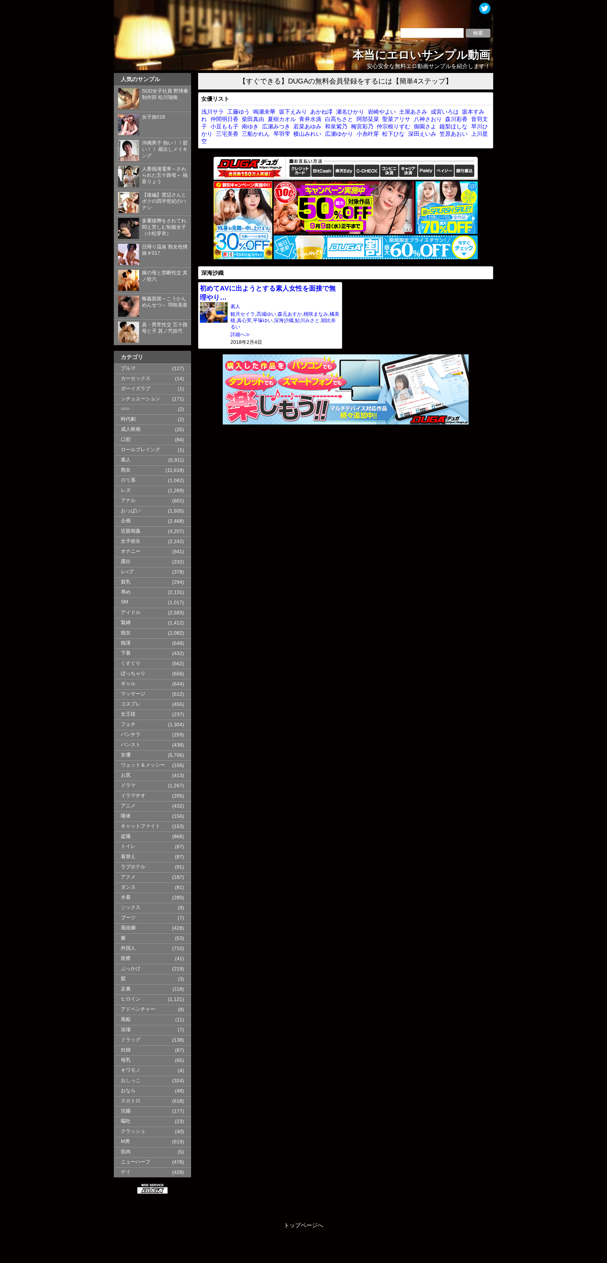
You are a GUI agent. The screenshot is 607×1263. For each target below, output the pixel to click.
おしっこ (131, 1080)
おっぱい (131, 510)
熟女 (126, 470)
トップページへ (303, 1225)
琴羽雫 (281, 134)
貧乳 (126, 581)
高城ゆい (266, 314)
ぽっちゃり (133, 673)
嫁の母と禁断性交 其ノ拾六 (165, 276)
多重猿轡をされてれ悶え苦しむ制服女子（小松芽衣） (164, 227)
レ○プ (127, 571)
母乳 (126, 1060)
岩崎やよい (382, 112)
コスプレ (131, 704)
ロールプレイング (140, 449)
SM (124, 601)
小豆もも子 (224, 126)
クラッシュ (133, 1131)
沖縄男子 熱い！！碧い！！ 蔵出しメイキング (165, 149)
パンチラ (131, 734)
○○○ (125, 408)
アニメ (128, 805)
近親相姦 (131, 531)
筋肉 (126, 1151)
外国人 (128, 948)
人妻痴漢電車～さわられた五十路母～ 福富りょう (165, 175)
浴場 (126, 1029)
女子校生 (131, 541)
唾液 (126, 815)
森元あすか (290, 314)
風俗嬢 (128, 927)
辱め (126, 592)
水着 (126, 897)
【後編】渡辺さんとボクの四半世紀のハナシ (164, 201)
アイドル (131, 612)
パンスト (131, 744)
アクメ (128, 877)
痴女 (126, 632)
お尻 (126, 775)
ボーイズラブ (135, 388)
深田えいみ (422, 134)
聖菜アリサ (396, 119)
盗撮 (126, 836)
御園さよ (425, 126)
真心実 (244, 320)
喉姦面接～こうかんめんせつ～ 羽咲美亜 (165, 302)
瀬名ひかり (350, 112)
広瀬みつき (276, 126)
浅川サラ (212, 112)
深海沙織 (284, 320)
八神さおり (428, 119)
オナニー (131, 551)
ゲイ (126, 1172)
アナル (128, 500)
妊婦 (126, 1049)
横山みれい (307, 134)
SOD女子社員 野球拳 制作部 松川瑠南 (165, 94)
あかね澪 (321, 112)
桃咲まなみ (316, 314)
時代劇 (128, 419)
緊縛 (126, 622)
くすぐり (131, 663)
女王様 (128, 714)
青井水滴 (310, 119)
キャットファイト (140, 826)
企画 (126, 520)
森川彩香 (456, 119)
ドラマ (128, 785)
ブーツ (128, 917)
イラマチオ (133, 795)
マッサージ (133, 693)
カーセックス (135, 378)
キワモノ (131, 1070)
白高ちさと (339, 119)
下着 (126, 653)
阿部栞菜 (368, 119)
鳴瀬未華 (264, 112)
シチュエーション (140, 398)
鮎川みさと (307, 320)
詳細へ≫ (240, 334)
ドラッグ (131, 1039)
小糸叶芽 (368, 134)
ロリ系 (128, 480)
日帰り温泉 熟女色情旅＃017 (165, 250)
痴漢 (126, 643)
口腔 (126, 439)
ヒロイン (131, 999)
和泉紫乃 (336, 126)
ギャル (128, 683)
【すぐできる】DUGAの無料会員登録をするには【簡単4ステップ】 (345, 81)
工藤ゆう (238, 112)
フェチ (128, 724)
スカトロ (131, 1100)
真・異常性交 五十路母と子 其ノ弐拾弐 (165, 328)
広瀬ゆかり (339, 134)
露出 (126, 561)
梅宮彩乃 (362, 126)
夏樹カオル (282, 119)
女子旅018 (153, 117)
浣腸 (126, 1111)
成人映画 (131, 429)
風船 (126, 1019)
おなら (128, 1090)
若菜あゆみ (307, 126)
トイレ (128, 846)
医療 (126, 958)
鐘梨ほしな (453, 126)
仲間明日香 (224, 119)
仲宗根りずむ (393, 126)
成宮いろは (445, 112)
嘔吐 (126, 1121)
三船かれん (256, 134)
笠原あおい (453, 134)
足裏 (126, 988)
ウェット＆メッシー (143, 765)
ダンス (128, 887)
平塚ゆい (263, 320)
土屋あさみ (413, 112)
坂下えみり (293, 112)
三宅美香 (227, 134)
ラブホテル (133, 866)
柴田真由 (253, 119)
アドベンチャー (138, 1009)
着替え (128, 856)
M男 (125, 1141)
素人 (126, 459)
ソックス (131, 907)
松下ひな (393, 134)
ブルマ (128, 368)
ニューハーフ (135, 1161)
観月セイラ (242, 314)
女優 (126, 754)
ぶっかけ (131, 968)
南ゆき (250, 126)
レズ (126, 490)
